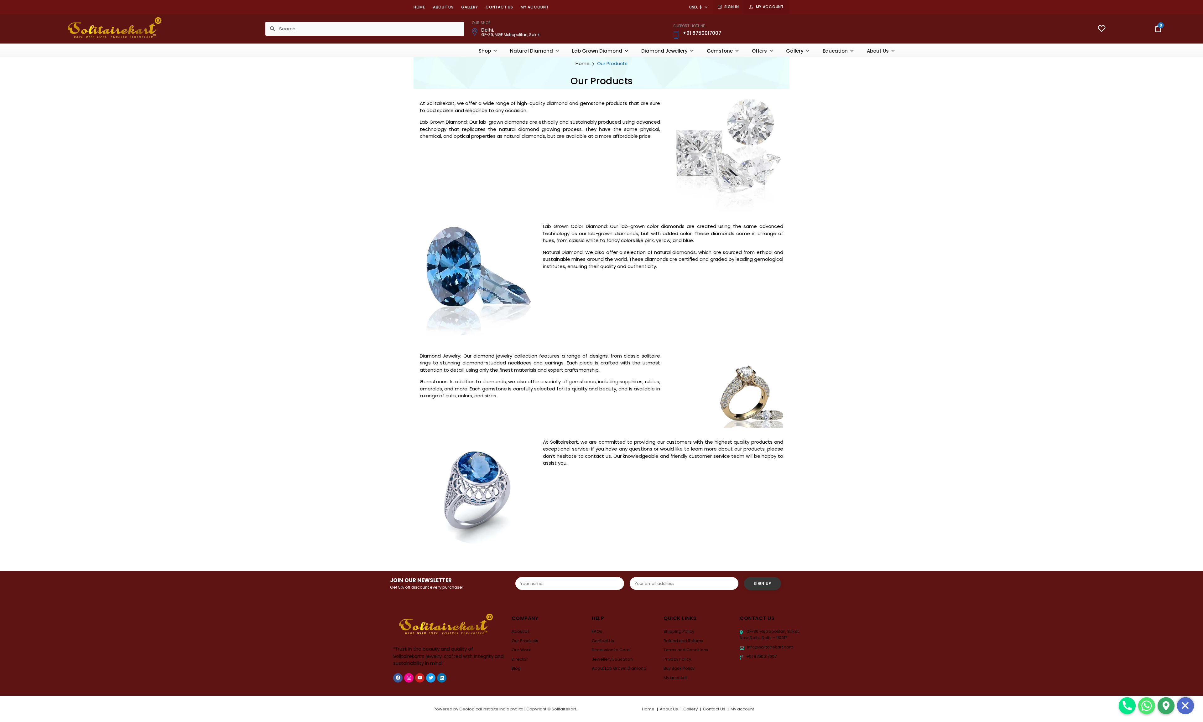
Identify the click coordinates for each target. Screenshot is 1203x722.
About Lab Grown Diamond (619, 668)
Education (835, 51)
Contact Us (499, 7)
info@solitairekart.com (769, 647)
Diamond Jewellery (664, 51)
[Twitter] (430, 678)
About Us (443, 7)
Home (419, 7)
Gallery (469, 7)
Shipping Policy (679, 631)
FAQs (597, 631)
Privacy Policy (677, 659)
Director (520, 659)
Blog (516, 668)
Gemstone (720, 51)
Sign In (731, 6)
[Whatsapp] (1146, 705)
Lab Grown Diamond (597, 51)
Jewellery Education (612, 659)
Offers (759, 51)
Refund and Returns (683, 641)
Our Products (525, 641)
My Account (770, 6)
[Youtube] (419, 678)
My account (535, 7)
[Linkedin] (441, 678)
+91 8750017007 (761, 656)
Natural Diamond (531, 51)
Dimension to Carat (611, 650)
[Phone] (1127, 705)
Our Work (521, 650)
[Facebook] (398, 678)
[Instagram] (409, 678)
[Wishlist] (1101, 29)
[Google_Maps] (1166, 705)
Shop (485, 51)
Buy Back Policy (679, 668)
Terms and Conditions (686, 650)
